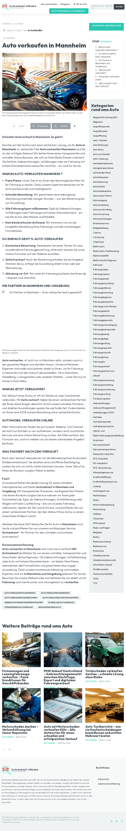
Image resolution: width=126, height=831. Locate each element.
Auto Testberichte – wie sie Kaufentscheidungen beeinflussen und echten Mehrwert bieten (103, 731)
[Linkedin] (117, 821)
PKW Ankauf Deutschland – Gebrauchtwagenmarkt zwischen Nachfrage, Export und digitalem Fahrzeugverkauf (63, 677)
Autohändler (35, 30)
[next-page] (9, 750)
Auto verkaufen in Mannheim (19, 593)
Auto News (8, 687)
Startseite (7, 24)
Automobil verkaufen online (107, 78)
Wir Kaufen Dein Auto (49, 607)
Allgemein (19, 24)
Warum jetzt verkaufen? (103, 71)
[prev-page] (4, 750)
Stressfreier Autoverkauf (18, 607)
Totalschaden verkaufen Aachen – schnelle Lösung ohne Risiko (104, 674)
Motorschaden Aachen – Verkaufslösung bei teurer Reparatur (20, 730)
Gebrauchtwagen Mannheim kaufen (23, 602)
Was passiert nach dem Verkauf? (106, 85)
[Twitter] (122, 821)
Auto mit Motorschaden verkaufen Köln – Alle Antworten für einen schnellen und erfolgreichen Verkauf (61, 733)
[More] (74, 126)
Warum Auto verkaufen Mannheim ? (106, 48)
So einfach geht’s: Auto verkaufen (105, 55)
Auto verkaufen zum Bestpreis (20, 598)
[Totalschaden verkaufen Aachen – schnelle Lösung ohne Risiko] (104, 649)
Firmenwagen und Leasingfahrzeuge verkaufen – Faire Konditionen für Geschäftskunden (16, 677)
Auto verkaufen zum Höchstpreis (60, 598)
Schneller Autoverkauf (61, 602)
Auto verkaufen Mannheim (55, 593)
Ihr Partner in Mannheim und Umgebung (103, 63)
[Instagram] (111, 821)
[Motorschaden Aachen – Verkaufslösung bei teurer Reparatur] (21, 705)
